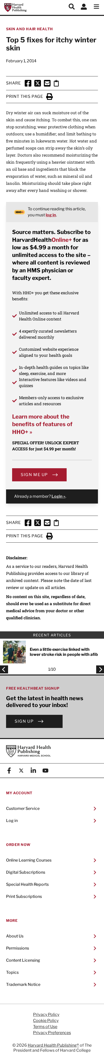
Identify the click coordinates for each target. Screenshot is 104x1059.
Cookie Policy (46, 1021)
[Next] (99, 669)
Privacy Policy (46, 1015)
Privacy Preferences (52, 1033)
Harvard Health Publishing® (53, 1045)
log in (51, 215)
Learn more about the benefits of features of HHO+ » (42, 424)
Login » (58, 496)
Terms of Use (45, 1027)
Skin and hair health (29, 29)
